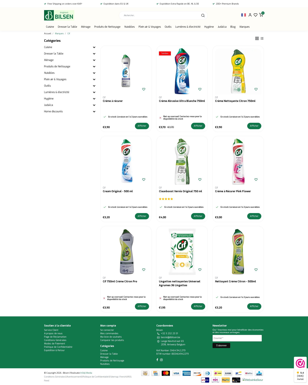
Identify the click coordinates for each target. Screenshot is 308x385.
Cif (69, 33)
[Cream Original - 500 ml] (126, 162)
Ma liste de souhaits (111, 336)
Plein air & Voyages (150, 26)
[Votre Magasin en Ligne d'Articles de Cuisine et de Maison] (59, 15)
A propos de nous (53, 333)
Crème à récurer (113, 101)
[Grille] (257, 38)
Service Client (51, 330)
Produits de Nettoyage (107, 26)
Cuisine (50, 26)
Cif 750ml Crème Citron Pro (120, 281)
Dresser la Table (67, 26)
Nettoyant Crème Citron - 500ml (235, 281)
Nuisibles (129, 26)
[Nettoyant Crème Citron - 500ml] (238, 252)
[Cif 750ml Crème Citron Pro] (126, 252)
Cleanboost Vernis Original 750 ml (180, 191)
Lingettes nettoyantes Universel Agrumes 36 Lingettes (179, 283)
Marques (245, 26)
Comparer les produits (112, 340)
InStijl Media (86, 373)
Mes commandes (109, 333)
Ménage (85, 26)
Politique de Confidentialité (58, 347)
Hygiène (209, 26)
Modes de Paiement (54, 343)
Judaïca (222, 26)
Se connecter (107, 330)
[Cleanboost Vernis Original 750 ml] (182, 162)
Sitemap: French (118, 376)
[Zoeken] (203, 15)
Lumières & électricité (188, 26)
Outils (168, 26)
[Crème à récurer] (126, 71)
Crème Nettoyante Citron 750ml (235, 101)
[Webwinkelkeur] (253, 380)
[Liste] (262, 38)
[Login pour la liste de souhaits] (144, 89)
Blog (233, 26)
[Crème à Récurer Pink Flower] (238, 162)
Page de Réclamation (55, 336)
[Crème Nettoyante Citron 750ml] (238, 71)
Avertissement (74, 376)
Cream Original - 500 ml (118, 191)
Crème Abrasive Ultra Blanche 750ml (182, 101)
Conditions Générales (55, 340)
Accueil (47, 33)
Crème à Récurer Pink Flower (233, 191)
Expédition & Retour (54, 350)
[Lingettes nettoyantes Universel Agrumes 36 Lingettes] (182, 252)
